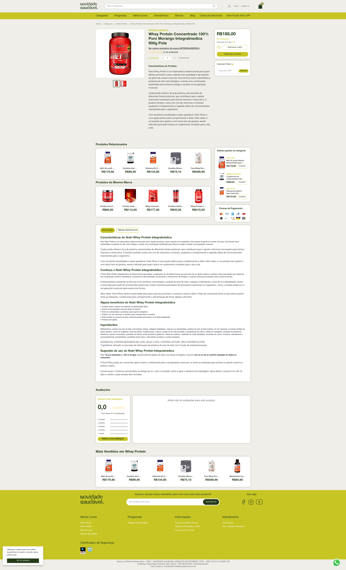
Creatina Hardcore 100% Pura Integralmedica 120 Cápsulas (176, 206)
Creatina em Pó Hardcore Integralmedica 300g (107, 206)
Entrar (236, 6)
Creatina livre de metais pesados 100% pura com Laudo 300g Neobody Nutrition (130, 168)
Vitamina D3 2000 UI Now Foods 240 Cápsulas (153, 168)
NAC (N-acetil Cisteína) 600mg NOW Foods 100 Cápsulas (107, 168)
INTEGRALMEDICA (158, 31)
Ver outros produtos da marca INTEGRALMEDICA (174, 49)
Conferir (242, 166)
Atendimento (161, 16)
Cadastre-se (245, 6)
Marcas (179, 16)
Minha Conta (140, 16)
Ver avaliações (172, 52)
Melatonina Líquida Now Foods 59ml (237, 476)
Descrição (107, 230)
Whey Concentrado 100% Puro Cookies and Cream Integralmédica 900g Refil (153, 206)
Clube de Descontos (211, 16)
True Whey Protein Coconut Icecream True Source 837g (198, 168)
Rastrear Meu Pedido (88, 534)
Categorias (102, 16)
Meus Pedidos (86, 527)
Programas (120, 16)
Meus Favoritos (86, 530)
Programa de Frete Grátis (137, 523)
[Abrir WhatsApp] (336, 563)
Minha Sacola (85, 523)
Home (98, 24)
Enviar (243, 71)
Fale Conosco (227, 523)
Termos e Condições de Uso (186, 523)
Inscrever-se (211, 502)
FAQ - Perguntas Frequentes (233, 527)
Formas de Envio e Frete (184, 530)
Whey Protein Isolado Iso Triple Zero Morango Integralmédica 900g (198, 206)
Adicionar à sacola (232, 54)
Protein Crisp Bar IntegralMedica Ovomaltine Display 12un (130, 206)
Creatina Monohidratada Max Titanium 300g (176, 168)
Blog (192, 16)
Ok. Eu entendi (23, 561)
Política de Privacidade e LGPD (187, 527)
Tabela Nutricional (127, 230)
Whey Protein (121, 24)
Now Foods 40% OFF (238, 16)
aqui (15, 555)
